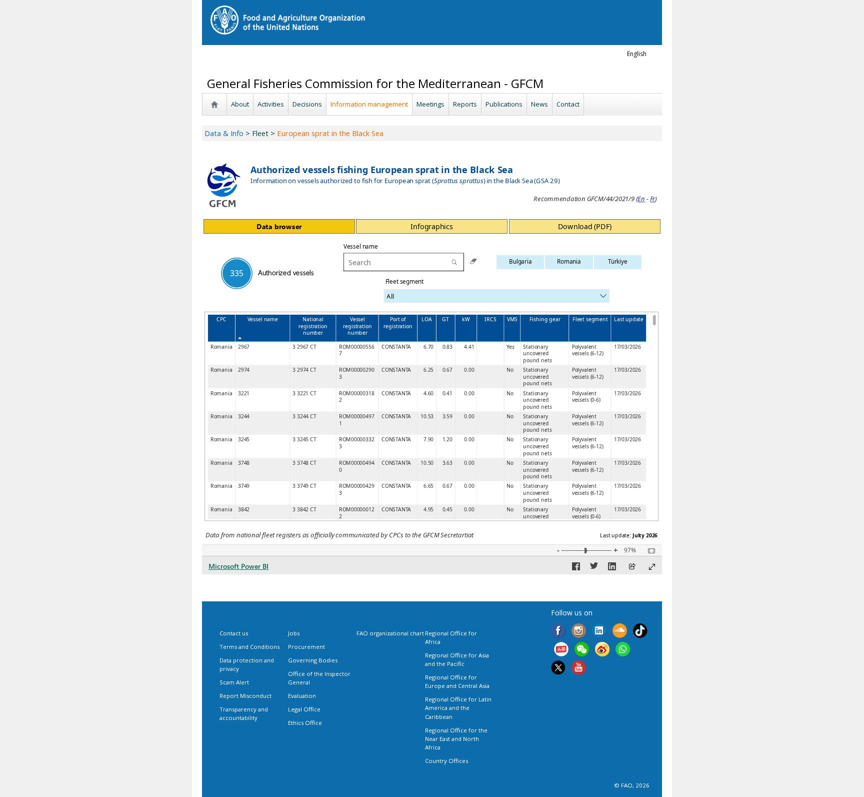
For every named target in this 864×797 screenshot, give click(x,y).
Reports (465, 104)
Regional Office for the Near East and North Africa (456, 738)
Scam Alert (234, 682)
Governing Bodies (313, 660)
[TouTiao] (561, 650)
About (240, 104)
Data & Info (224, 133)
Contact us (234, 633)
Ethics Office (305, 722)
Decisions (307, 104)
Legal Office (304, 709)
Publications (504, 104)
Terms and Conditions (250, 646)
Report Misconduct (246, 695)
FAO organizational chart (390, 633)
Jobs (294, 633)
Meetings (430, 104)
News (539, 104)
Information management (369, 104)
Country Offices (446, 760)
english (636, 54)
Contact (568, 104)
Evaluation (302, 695)
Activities (271, 104)
